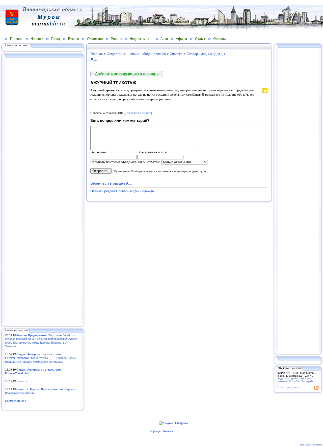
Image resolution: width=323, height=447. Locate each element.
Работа (116, 39)
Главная (16, 39)
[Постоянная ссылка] (138, 113)
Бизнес (73, 39)
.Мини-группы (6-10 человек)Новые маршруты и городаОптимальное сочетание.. (40, 358)
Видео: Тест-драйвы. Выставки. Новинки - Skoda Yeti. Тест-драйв (295, 380)
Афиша (181, 39)
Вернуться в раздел (111, 183)
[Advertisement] (43, 191)
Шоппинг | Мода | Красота (146, 54)
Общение (220, 39)
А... (93, 59)
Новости (37, 39)
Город (55, 39)
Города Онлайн (161, 431)
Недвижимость (141, 39)
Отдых (200, 39)
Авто (164, 39)
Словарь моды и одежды (205, 54)
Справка (176, 54)
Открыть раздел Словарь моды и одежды (122, 191)
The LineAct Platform (311, 444)
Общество (95, 39)
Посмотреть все (15, 400)
